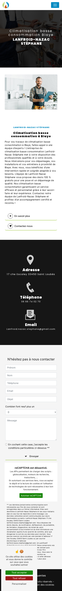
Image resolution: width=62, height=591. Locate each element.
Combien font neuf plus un (19, 406)
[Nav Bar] (55, 5)
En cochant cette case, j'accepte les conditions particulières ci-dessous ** (28, 446)
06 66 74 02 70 (31, 301)
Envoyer (34, 456)
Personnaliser (19, 583)
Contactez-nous (23, 226)
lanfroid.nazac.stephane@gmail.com (31, 329)
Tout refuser (19, 578)
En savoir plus (22, 216)
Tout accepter (19, 572)
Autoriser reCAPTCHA (31, 495)
